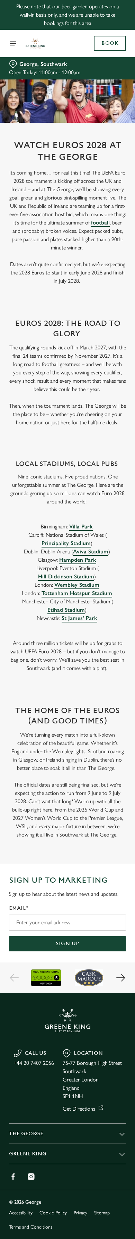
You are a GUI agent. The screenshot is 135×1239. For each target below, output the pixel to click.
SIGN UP (67, 944)
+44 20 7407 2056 (34, 1063)
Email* (18, 908)
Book (110, 43)
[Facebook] (13, 1176)
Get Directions (79, 1108)
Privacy (80, 1213)
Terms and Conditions (30, 1227)
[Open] (13, 43)
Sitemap (102, 1213)
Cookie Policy (53, 1213)
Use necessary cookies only (67, 745)
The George (26, 1134)
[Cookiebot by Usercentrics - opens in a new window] (97, 488)
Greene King (27, 1154)
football (100, 222)
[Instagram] (31, 1176)
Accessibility (21, 1213)
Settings (103, 700)
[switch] (117, 629)
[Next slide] (120, 977)
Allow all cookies (67, 722)
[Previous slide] (14, 977)
